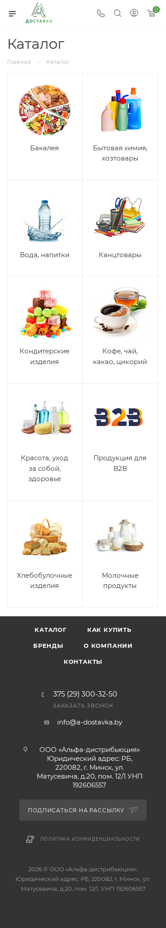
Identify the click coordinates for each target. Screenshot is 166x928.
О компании (108, 645)
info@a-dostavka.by (89, 722)
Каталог (51, 629)
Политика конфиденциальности (90, 839)
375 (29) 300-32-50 (85, 694)
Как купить (109, 629)
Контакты (83, 661)
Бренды (48, 645)
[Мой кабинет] (134, 14)
